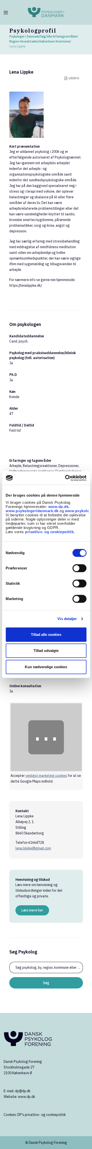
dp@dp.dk (22, 1091)
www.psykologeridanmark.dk (32, 511)
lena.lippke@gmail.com (33, 848)
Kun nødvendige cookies (46, 667)
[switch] (79, 568)
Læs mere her (32, 910)
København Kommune (54, 41)
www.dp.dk (58, 506)
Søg (43, 36)
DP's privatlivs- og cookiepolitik (41, 1114)
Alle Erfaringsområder (62, 36)
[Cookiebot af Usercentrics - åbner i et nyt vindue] (65, 478)
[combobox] (46, 967)
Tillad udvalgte (46, 650)
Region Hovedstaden (23, 41)
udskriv (73, 78)
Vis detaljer (67, 619)
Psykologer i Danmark (24, 36)
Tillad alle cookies (46, 634)
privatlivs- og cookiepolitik (49, 532)
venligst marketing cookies (46, 775)
